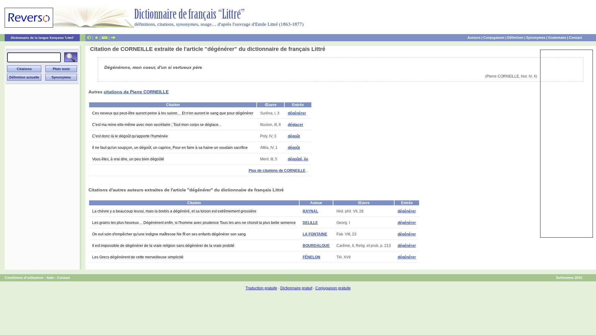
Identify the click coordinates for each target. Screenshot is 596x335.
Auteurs (474, 37)
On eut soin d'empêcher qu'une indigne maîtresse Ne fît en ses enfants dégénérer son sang (169, 234)
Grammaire (557, 37)
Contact (575, 37)
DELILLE (310, 223)
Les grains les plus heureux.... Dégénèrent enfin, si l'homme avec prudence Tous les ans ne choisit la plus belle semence (194, 223)
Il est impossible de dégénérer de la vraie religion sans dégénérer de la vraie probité (163, 245)
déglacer (295, 125)
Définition (515, 37)
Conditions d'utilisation (24, 277)
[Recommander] (113, 37)
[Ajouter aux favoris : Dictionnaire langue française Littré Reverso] (96, 37)
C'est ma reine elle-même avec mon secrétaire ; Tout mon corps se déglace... (156, 125)
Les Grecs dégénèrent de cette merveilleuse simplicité (137, 257)
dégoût (294, 136)
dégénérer (297, 113)
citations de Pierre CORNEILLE (136, 91)
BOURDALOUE (316, 245)
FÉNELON (311, 257)
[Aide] (89, 37)
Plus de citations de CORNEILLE (277, 170)
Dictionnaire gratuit (296, 288)
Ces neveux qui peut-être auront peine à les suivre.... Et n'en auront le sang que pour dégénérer (172, 113)
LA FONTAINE (315, 234)
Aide (50, 277)
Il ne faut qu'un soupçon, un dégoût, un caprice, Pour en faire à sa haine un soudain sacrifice (170, 147)
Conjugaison (493, 37)
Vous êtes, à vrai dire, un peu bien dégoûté (128, 159)
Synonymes (535, 37)
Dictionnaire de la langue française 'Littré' (42, 37)
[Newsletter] (105, 37)
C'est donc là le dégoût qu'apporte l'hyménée (130, 136)
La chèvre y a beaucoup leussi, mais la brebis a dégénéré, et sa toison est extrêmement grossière (174, 211)
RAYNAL (310, 211)
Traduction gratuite (261, 288)
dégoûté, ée (298, 159)
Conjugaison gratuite (333, 288)
